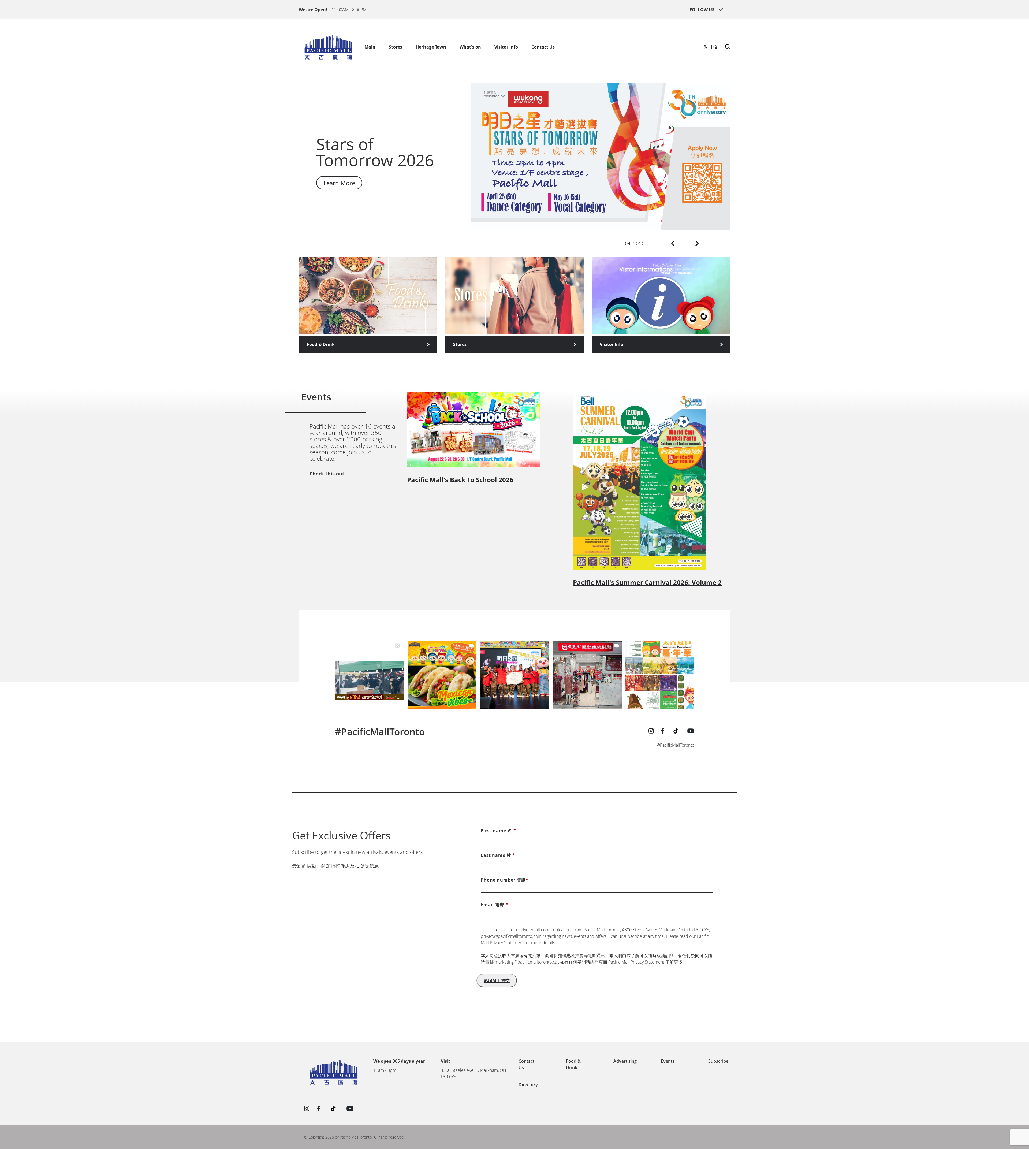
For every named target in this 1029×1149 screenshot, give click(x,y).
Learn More (339, 199)
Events (667, 1061)
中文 (712, 47)
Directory (528, 1085)
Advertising (625, 1061)
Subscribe (718, 1061)
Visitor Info (506, 47)
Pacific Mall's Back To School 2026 (460, 479)
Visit (445, 1061)
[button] (673, 243)
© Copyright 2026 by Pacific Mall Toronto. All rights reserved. (354, 1137)
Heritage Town (431, 47)
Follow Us (701, 10)
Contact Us (543, 47)
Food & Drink (321, 344)
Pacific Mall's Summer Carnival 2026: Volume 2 (647, 582)
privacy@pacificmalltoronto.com (511, 936)
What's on (470, 47)
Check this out (327, 473)
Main (369, 47)
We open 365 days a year (399, 1061)
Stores (395, 47)
